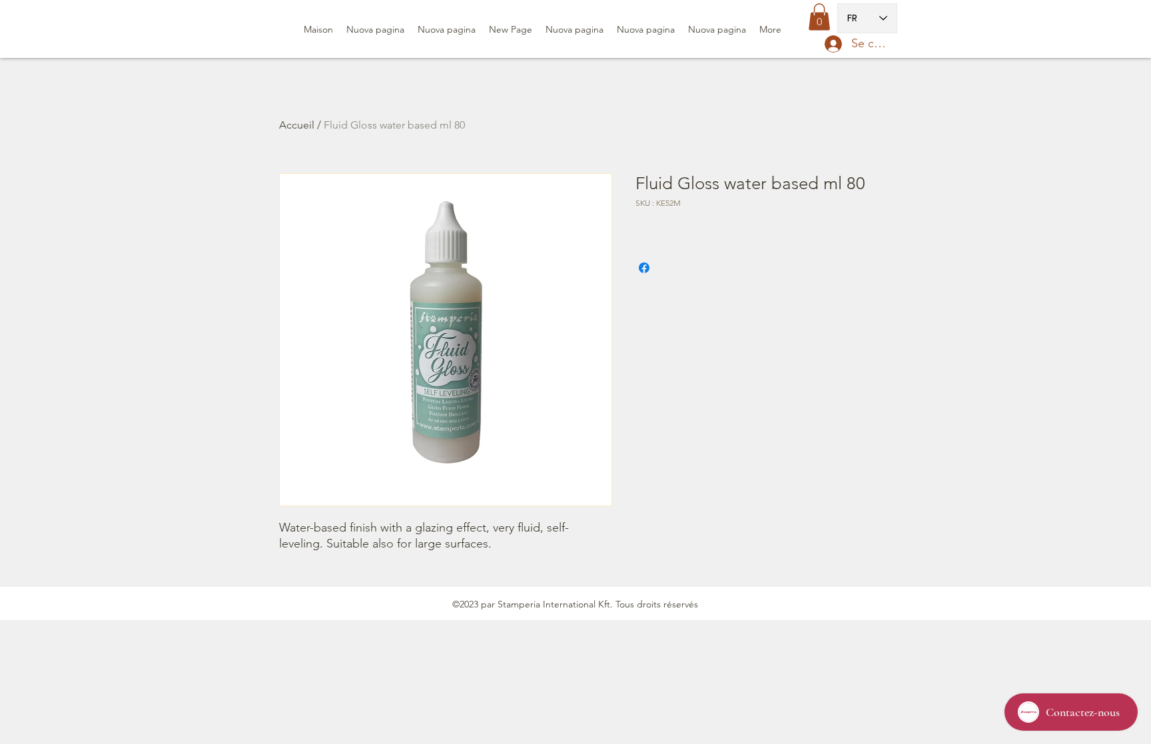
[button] (819, 17)
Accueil (296, 125)
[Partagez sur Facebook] (644, 268)
